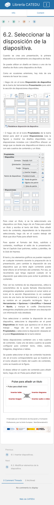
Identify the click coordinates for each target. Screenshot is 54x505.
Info (13, 13)
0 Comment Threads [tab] (12, 480)
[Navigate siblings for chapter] (18, 21)
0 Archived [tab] (30, 480)
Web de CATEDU (27, 499)
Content (40, 13)
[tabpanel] (27, 487)
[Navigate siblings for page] (29, 21)
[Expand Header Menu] (46, 4)
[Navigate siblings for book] (8, 21)
